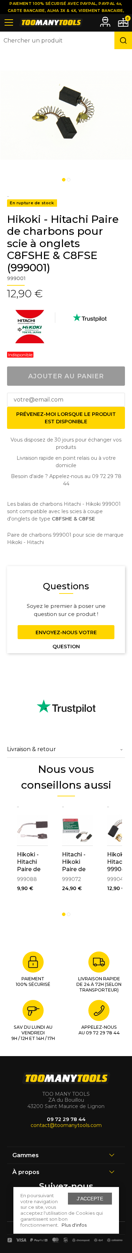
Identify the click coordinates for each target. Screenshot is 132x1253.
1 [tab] (63, 179)
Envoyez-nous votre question (66, 634)
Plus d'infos (74, 1225)
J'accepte (90, 1198)
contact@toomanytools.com (66, 1125)
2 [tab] (68, 179)
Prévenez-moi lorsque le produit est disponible (66, 418)
